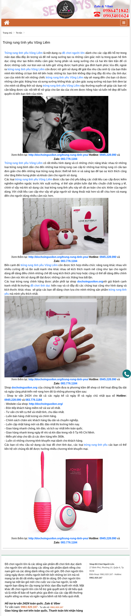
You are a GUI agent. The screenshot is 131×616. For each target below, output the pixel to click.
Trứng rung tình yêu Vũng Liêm (23, 52)
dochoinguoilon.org (90, 281)
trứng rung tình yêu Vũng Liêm (26, 69)
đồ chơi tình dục (40, 285)
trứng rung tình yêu (96, 444)
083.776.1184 (69, 542)
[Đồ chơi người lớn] (65, 9)
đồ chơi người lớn (73, 52)
